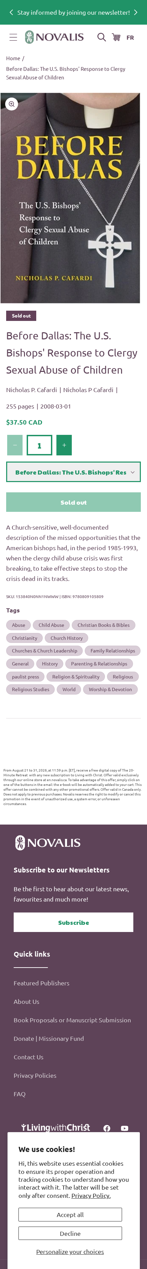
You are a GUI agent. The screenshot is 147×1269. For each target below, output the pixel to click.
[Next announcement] (136, 12)
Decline (70, 1233)
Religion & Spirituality (75, 676)
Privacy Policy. (91, 1195)
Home (13, 58)
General (20, 663)
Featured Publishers (41, 982)
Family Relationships (113, 650)
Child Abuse (51, 625)
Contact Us (28, 1056)
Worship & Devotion (110, 689)
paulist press (25, 676)
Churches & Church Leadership (44, 650)
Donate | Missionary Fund (49, 1038)
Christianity (24, 638)
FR (130, 37)
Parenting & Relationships (99, 663)
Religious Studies (30, 689)
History (50, 663)
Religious (123, 676)
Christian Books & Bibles (104, 625)
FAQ (20, 1093)
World (69, 689)
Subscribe (73, 922)
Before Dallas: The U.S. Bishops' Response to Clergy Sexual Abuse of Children (65, 72)
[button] (13, 37)
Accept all (70, 1214)
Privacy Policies (35, 1075)
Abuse (18, 625)
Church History (67, 638)
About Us (26, 1001)
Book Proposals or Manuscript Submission (72, 1019)
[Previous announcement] (11, 12)
